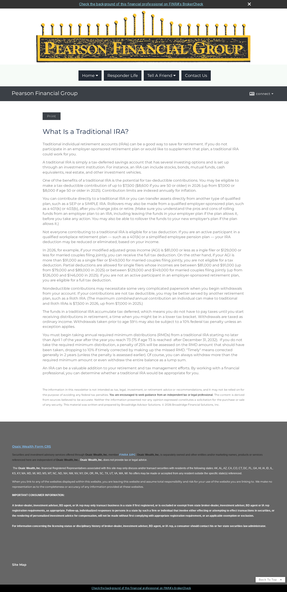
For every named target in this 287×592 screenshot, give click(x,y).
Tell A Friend (159, 75)
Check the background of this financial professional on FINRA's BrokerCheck (141, 4)
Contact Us (196, 75)
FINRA (123, 454)
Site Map (19, 565)
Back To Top (268, 579)
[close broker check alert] (249, 4)
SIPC (132, 454)
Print (51, 116)
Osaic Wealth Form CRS (31, 446)
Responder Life (122, 75)
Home (88, 75)
